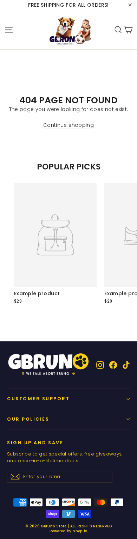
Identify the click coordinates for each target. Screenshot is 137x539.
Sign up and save (35, 443)
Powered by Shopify (68, 531)
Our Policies (28, 419)
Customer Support (38, 399)
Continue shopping (68, 125)
